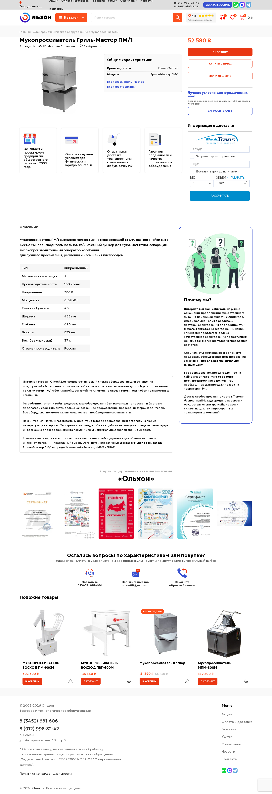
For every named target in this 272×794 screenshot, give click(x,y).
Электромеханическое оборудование (60, 32)
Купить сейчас (220, 63)
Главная (25, 32)
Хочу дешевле (220, 76)
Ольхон (38, 788)
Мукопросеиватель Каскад (163, 663)
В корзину (220, 52)
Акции (227, 714)
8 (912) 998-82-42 (186, 3)
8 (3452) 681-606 (186, 6)
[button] (32, 681)
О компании (231, 744)
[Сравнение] (70, 681)
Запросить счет (220, 111)
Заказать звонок (218, 4)
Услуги (227, 736)
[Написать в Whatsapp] (236, 5)
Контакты (229, 759)
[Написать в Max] (242, 5)
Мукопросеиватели (104, 32)
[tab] (29, 225)
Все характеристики (121, 86)
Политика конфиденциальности (46, 773)
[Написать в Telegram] (248, 5)
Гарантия (229, 729)
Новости (228, 751)
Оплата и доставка (237, 722)
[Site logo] (35, 17)
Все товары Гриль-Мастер (125, 81)
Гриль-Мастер (168, 68)
